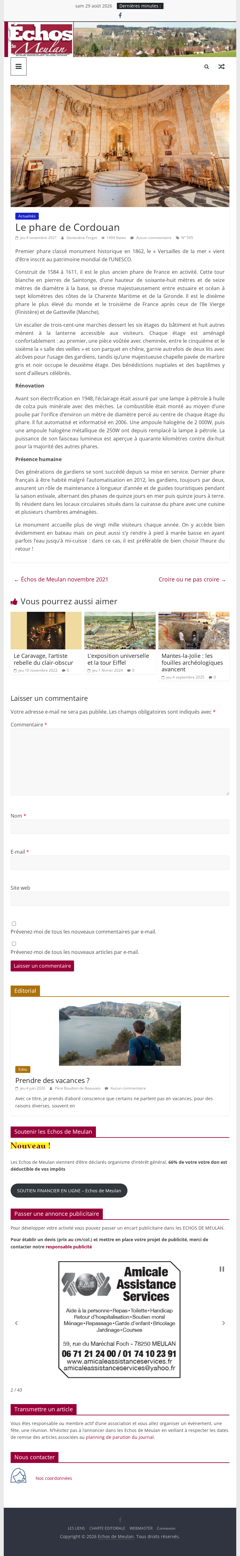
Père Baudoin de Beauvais (78, 1088)
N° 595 (187, 237)
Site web (20, 887)
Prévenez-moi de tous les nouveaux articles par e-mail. (75, 952)
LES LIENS (76, 1528)
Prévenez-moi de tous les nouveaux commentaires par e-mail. (83, 931)
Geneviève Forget (82, 237)
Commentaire (29, 724)
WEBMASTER (141, 1528)
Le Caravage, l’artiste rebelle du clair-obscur (43, 659)
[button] (16, 1323)
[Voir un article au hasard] (221, 66)
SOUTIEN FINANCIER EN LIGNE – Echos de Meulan (69, 1191)
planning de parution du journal (120, 1437)
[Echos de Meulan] (120, 25)
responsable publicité (69, 1247)
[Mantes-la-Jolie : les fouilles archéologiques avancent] (194, 615)
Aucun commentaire (153, 237)
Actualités (27, 216)
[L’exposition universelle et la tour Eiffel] (120, 615)
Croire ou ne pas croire (192, 579)
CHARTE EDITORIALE (107, 1528)
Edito (22, 1069)
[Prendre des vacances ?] (120, 1005)
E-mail (20, 851)
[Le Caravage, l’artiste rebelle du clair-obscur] (46, 615)
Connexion (166, 1528)
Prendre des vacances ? (52, 1080)
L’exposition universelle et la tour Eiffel (118, 659)
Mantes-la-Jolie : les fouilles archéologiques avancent (192, 662)
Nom (18, 815)
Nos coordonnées (54, 1478)
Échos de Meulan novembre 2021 (61, 579)
